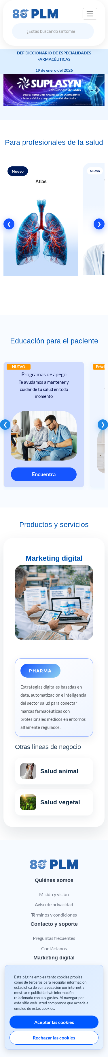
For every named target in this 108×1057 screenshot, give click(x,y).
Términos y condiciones (54, 914)
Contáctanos (54, 948)
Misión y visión (54, 894)
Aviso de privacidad (54, 904)
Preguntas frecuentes (54, 938)
